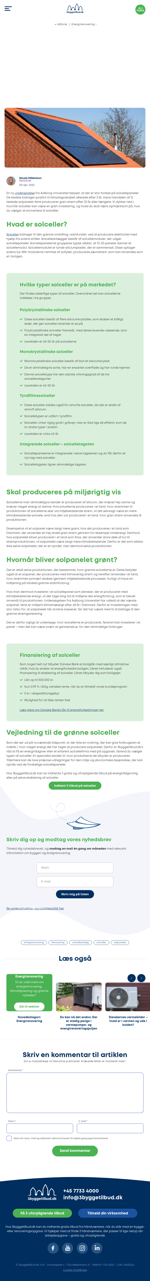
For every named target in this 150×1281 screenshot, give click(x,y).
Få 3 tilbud (140, 9)
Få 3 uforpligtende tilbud (42, 1213)
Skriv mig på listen (75, 894)
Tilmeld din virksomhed (107, 1213)
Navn (12, 1121)
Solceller (12, 234)
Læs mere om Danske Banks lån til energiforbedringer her (62, 710)
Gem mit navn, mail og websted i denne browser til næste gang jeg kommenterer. (61, 1138)
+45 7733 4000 (81, 1191)
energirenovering (34, 943)
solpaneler (120, 943)
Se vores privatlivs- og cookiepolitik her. (35, 908)
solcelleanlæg (80, 943)
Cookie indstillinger (75, 1270)
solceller (101, 943)
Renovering (58, 943)
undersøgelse (25, 193)
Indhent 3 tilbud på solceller (75, 786)
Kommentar (15, 1070)
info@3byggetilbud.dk (93, 1197)
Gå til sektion (29, 1006)
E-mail (83, 1121)
